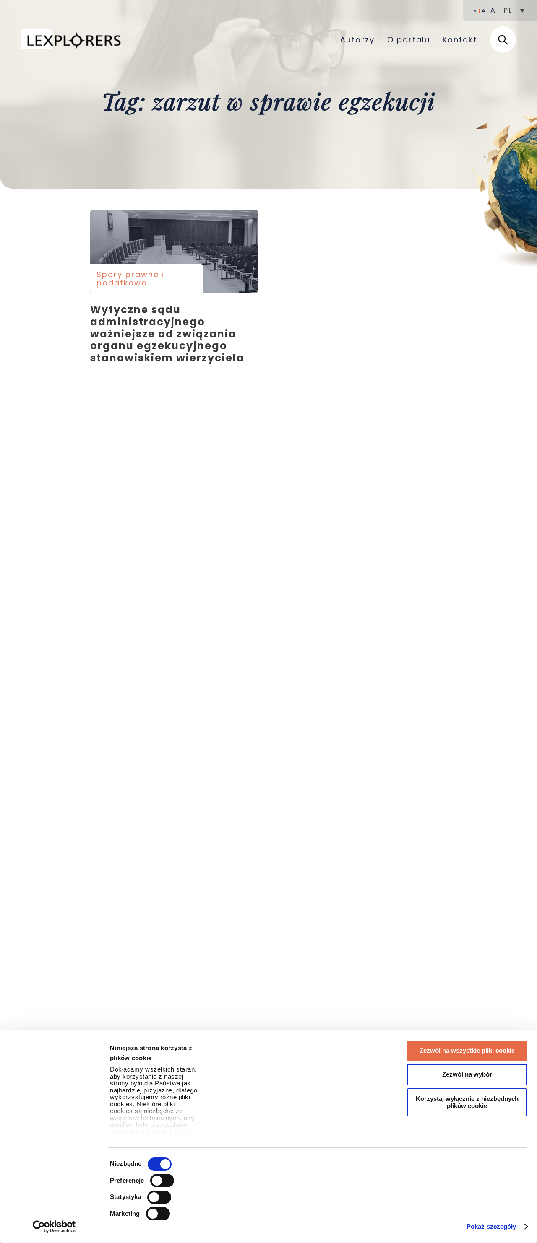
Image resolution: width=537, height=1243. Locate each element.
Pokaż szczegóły (491, 1226)
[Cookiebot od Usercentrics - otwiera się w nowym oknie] (54, 1226)
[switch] (162, 1180)
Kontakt (460, 39)
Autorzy (357, 39)
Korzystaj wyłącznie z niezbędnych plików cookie (467, 1102)
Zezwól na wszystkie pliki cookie (467, 1050)
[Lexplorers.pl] (73, 39)
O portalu (408, 39)
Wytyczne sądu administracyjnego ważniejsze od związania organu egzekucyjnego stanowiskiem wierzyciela (174, 251)
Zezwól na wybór (467, 1074)
